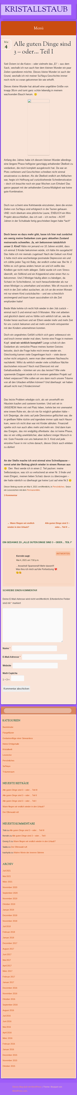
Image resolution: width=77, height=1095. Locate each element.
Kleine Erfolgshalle (11, 744)
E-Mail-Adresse (12, 657)
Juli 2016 (7, 1016)
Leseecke (7, 755)
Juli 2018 (7, 926)
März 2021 (7, 882)
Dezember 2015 (10, 1055)
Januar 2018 (8, 937)
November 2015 (10, 1060)
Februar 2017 (9, 977)
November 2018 (10, 921)
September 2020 (10, 893)
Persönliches (58, 487)
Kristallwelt (7, 749)
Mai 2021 (7, 876)
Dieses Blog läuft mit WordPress (26, 1087)
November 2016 (10, 993)
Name (6, 648)
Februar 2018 (9, 932)
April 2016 (7, 1032)
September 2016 (10, 1005)
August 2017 (8, 949)
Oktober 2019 (9, 904)
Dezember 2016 (10, 988)
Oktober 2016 (9, 999)
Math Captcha (10, 673)
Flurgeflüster (8, 733)
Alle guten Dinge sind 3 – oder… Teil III (20, 790)
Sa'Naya (6, 766)
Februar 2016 (9, 1044)
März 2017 (7, 971)
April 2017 (7, 966)
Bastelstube (8, 727)
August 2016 (8, 1010)
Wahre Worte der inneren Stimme (29, 852)
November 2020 (10, 887)
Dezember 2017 (10, 943)
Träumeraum (8, 772)
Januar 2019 (8, 910)
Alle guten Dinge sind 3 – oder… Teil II (20, 795)
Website (7, 665)
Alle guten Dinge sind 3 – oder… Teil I (19, 801)
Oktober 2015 (9, 1066)
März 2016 (7, 1038)
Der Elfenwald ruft (11, 812)
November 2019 (10, 898)
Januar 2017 (8, 982)
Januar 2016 (8, 1049)
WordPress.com (19, 1091)
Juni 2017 (7, 954)
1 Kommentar (10, 495)
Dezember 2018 (10, 915)
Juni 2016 (7, 1021)
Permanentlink (33, 490)
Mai (6, 43)
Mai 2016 (7, 1027)
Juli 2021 (7, 871)
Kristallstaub (36, 9)
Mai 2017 (7, 960)
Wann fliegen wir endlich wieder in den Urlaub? (23, 806)
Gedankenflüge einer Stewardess (18, 738)
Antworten (63, 553)
